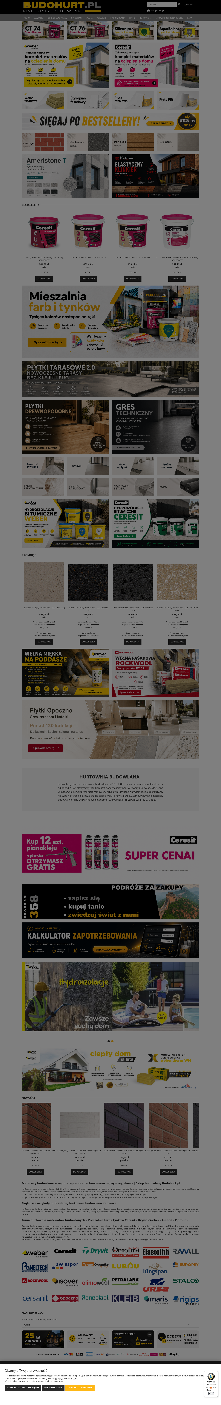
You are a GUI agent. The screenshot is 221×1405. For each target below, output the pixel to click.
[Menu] (216, 1373)
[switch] (211, 1393)
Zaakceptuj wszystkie (79, 1388)
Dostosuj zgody (53, 1388)
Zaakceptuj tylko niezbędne (23, 1388)
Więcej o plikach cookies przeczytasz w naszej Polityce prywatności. (34, 1381)
